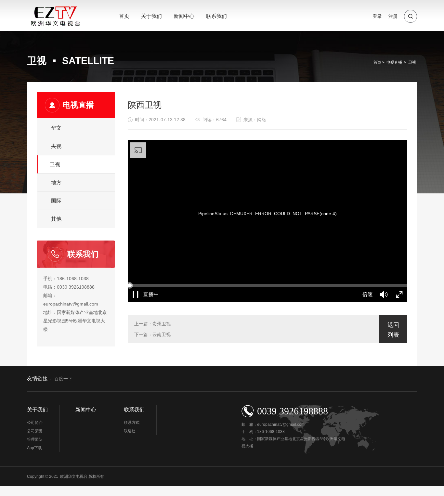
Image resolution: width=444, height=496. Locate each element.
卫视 (412, 62)
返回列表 (393, 330)
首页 (124, 16)
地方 (56, 182)
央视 (56, 146)
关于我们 (151, 16)
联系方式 (131, 422)
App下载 (34, 448)
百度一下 (63, 378)
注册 (393, 16)
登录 (377, 16)
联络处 (130, 431)
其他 (56, 219)
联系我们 (216, 16)
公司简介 (35, 422)
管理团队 (35, 439)
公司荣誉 (35, 431)
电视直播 (394, 62)
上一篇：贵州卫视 (152, 323)
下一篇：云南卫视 (152, 334)
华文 (56, 128)
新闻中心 (184, 16)
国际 (56, 200)
